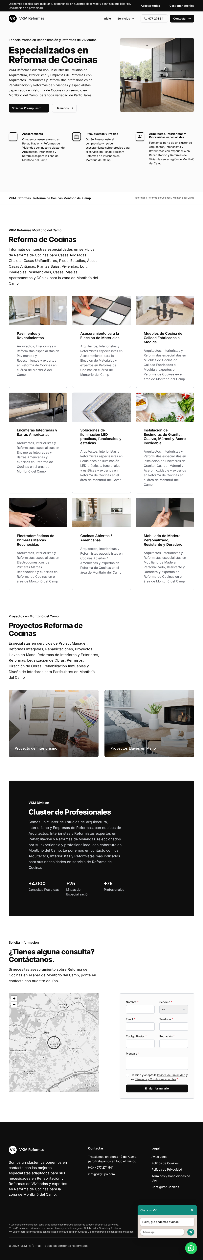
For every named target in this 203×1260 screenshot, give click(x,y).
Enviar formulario (157, 1088)
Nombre (132, 1002)
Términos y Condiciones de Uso (155, 1079)
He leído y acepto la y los (159, 1077)
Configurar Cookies (165, 1187)
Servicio (165, 1002)
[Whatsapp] (191, 1248)
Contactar (180, 18)
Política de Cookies (165, 1163)
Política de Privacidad (171, 1075)
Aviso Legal (159, 1157)
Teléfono (166, 1019)
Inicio (107, 18)
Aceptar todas (150, 5)
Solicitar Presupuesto (26, 108)
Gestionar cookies (181, 5)
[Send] (190, 1232)
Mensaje (132, 1053)
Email (130, 1019)
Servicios (123, 18)
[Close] (192, 1210)
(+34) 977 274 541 (100, 1167)
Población (167, 1036)
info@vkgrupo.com (101, 1174)
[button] (54, 1043)
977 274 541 (156, 18)
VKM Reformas (31, 18)
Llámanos (62, 108)
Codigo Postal (136, 1036)
